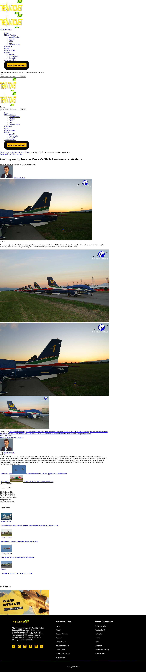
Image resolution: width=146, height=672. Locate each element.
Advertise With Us (62, 646)
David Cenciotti (19, 178)
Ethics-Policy (60, 657)
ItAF (43, 434)
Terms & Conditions (63, 653)
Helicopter (98, 634)
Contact (59, 638)
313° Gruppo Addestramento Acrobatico (49, 432)
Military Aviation (16, 154)
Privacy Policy (61, 649)
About (58, 630)
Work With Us (61, 642)
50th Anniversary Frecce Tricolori (89, 432)
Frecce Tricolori (36, 434)
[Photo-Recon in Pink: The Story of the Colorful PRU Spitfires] (6, 535)
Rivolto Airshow (66, 434)
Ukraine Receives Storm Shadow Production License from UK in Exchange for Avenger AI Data (29, 525)
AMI (29, 434)
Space (97, 642)
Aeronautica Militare (20, 434)
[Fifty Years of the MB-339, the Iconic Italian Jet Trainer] (6, 551)
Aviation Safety (100, 630)
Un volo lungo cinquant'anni (81, 434)
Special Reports (61, 634)
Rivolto (58, 434)
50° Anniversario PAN (70, 432)
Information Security (102, 649)
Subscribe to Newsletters (16, 65)
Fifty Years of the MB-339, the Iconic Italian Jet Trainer (18, 557)
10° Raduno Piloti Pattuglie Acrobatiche (22, 432)
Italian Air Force (5, 154)
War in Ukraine (6, 521)
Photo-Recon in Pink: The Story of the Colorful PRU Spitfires (19, 541)
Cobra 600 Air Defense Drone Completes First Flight (16, 573)
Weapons (98, 646)
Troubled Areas (100, 653)
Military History (6, 537)
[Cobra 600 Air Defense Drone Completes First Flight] (6, 567)
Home (58, 626)
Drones (3, 569)
